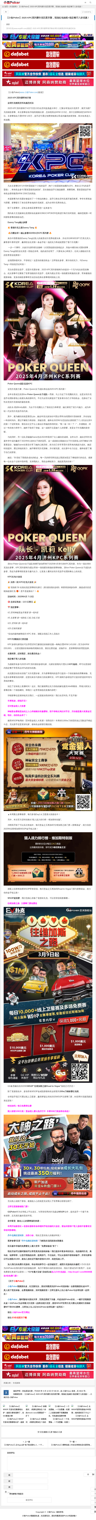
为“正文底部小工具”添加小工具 (50, 1432)
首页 (6, 7)
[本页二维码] (93, 1512)
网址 (7, 1487)
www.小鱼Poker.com (29, 92)
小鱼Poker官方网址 (21, 1312)
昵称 (8, 1475)
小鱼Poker (12, 1286)
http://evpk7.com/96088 (79, 1272)
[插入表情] (85, 1474)
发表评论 (87, 12)
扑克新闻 (13, 7)
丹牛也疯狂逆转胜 (30, 1241)
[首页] (93, 1489)
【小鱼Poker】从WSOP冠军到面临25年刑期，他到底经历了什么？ (81, 1419)
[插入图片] (90, 1474)
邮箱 (8, 1481)
